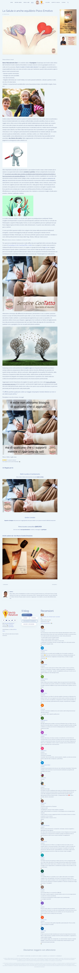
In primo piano (27, 614)
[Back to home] (39, 2)
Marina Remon (44, 841)
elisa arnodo (43, 930)
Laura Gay (43, 629)
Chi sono (48, 2)
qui (47, 247)
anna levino (43, 785)
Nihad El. (42, 889)
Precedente (5, 584)
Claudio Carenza (44, 679)
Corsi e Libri (26, 2)
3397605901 (11, 626)
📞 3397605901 (10, 625)
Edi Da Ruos (43, 777)
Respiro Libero (18, 2)
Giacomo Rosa (44, 693)
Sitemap (64, 2)
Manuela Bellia (44, 664)
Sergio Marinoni (44, 720)
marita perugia (44, 734)
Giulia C (42, 873)
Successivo (54, 584)
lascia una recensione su (46, 623)
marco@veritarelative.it (9, 623)
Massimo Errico (44, 650)
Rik (41, 707)
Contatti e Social (56, 2)
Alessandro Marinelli (45, 825)
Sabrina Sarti (43, 803)
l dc (41, 905)
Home (11, 2)
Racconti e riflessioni (29, 624)
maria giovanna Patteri (45, 765)
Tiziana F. (43, 857)
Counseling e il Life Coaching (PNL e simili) (20, 245)
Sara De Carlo (44, 919)
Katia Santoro (43, 750)
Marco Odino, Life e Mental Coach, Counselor (50, 616)
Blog (32, 2)
